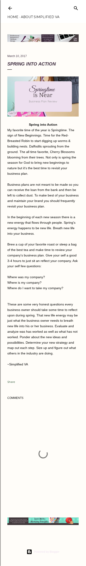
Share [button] (11, 382)
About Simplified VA (40, 17)
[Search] (76, 7)
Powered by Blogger (46, 551)
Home (12, 17)
